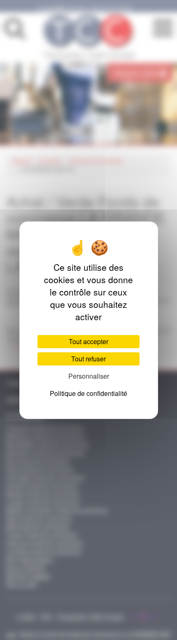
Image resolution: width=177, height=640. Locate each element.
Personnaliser (88, 376)
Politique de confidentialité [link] (88, 393)
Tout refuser (88, 358)
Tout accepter (88, 341)
